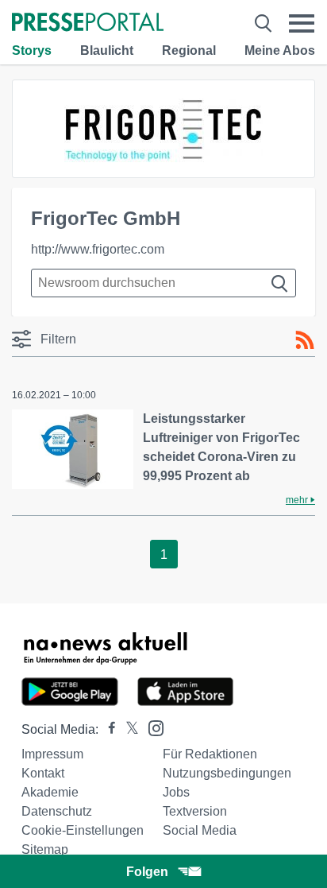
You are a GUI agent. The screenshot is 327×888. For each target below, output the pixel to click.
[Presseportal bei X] (127, 729)
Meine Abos (279, 50)
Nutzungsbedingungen (227, 773)
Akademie (50, 792)
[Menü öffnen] (301, 23)
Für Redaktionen (210, 754)
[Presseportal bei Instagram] (151, 727)
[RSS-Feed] (304, 340)
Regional (189, 50)
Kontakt (42, 773)
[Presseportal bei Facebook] (107, 729)
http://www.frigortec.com (97, 249)
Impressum (52, 754)
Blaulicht (106, 50)
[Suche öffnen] (263, 23)
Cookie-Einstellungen (82, 830)
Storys (32, 50)
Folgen (147, 871)
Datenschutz (56, 811)
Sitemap (44, 849)
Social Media (200, 830)
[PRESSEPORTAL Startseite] (88, 23)
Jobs (176, 792)
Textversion (195, 811)
